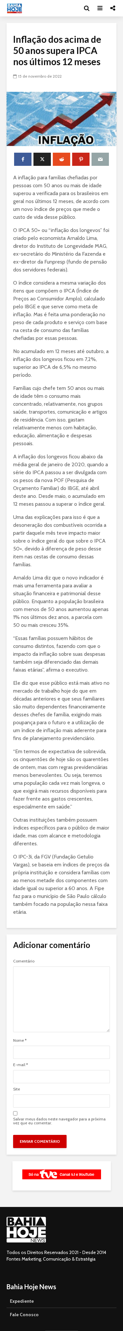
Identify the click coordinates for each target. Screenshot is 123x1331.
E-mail (20, 1065)
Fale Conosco (24, 1315)
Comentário (23, 961)
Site (16, 1089)
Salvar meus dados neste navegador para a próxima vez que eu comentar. (59, 1121)
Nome (20, 1040)
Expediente (22, 1301)
